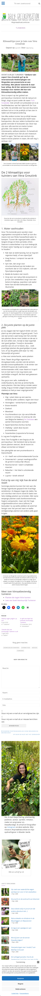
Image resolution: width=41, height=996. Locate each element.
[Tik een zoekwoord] (39, 3)
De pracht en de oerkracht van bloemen (25, 899)
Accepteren (20, 978)
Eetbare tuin (26, 647)
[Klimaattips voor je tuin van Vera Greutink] (20, 63)
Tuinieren (20, 28)
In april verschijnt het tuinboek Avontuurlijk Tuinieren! (26, 620)
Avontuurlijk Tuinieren (11, 647)
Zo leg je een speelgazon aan (21, 928)
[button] (38, 962)
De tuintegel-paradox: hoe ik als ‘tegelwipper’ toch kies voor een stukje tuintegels (24, 959)
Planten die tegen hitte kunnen (18, 597)
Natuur (34, 647)
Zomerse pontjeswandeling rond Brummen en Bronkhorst (19, 731)
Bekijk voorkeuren (20, 989)
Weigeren (20, 984)
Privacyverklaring (24, 993)
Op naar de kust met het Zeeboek (26, 734)
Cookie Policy (15, 993)
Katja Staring (29, 48)
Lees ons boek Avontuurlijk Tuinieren (20, 600)
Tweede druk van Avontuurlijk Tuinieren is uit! (9, 630)
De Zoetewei (29, 419)
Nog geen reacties (20, 642)
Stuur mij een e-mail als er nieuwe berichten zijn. (19, 720)
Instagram (11, 827)
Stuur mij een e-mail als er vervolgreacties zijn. (20, 713)
